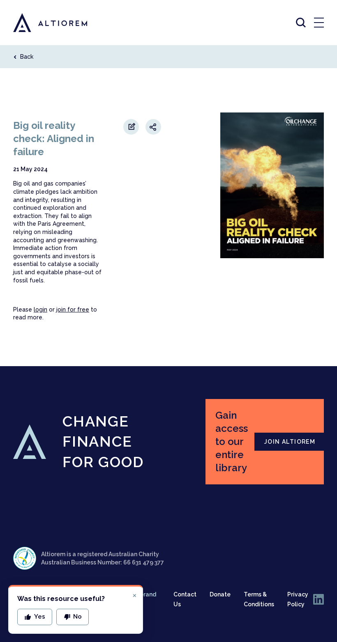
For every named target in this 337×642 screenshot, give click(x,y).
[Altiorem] (42, 22)
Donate (220, 594)
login (40, 309)
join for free (72, 309)
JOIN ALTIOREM (289, 441)
